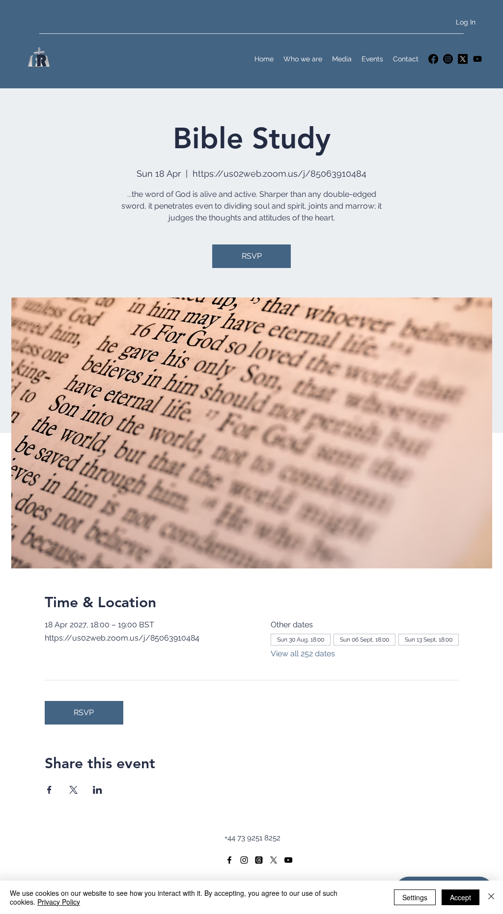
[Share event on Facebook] (49, 790)
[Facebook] (433, 59)
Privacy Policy (58, 902)
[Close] (491, 897)
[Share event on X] (73, 790)
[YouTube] (477, 59)
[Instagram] (448, 59)
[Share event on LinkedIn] (97, 790)
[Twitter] (463, 59)
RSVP (252, 256)
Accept (460, 897)
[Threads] (259, 860)
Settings (414, 897)
